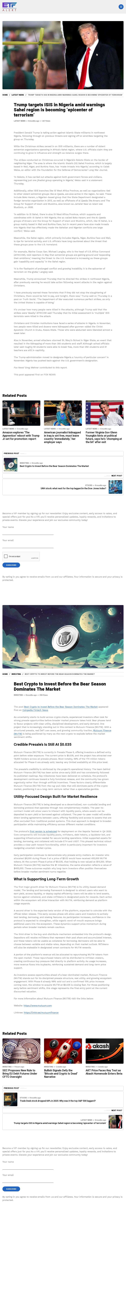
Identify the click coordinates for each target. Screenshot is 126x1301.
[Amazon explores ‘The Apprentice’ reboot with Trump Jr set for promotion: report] (21, 413)
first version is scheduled (43, 831)
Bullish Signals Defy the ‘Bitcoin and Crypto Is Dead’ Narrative (61, 1073)
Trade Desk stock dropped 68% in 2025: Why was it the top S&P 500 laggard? (58, 1101)
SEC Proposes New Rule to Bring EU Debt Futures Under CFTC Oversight (19, 1073)
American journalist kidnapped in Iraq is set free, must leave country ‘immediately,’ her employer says (62, 437)
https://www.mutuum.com (38, 1005)
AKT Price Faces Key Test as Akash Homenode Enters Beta (104, 1072)
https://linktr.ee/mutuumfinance (41, 1012)
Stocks (88, 485)
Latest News (18, 95)
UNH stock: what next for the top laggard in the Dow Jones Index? (73, 488)
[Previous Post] (10, 464)
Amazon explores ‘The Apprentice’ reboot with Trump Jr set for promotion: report (20, 436)
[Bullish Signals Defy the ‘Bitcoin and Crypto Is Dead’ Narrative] (63, 1051)
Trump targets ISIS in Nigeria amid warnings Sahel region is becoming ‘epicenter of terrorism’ (60, 1123)
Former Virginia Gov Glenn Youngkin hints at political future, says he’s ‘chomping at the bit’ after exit (104, 437)
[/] (121, 6)
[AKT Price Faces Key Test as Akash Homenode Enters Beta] (105, 1051)
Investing (24, 463)
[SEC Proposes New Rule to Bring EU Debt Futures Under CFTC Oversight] (21, 1051)
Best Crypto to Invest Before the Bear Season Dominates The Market (54, 466)
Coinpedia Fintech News (35, 710)
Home (5, 95)
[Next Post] (115, 487)
